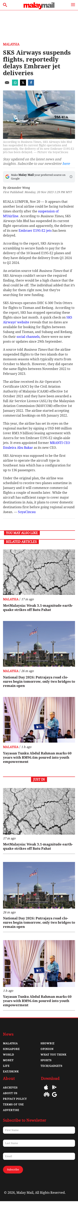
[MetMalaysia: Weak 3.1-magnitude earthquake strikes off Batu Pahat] (39, 572)
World (8, 1054)
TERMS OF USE (13, 1104)
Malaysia (11, 44)
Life (6, 1065)
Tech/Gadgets (51, 1065)
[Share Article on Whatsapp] (15, 84)
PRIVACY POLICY (15, 1098)
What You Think (53, 1054)
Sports (46, 1060)
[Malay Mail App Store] (46, 1090)
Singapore (11, 1048)
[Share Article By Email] (7, 84)
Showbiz (48, 1043)
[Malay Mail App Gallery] (47, 1097)
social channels (28, 337)
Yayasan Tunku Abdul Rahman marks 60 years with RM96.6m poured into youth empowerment (37, 757)
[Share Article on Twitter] (23, 84)
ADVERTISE (11, 1110)
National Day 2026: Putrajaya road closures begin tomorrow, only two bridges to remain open (39, 681)
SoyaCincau (27, 512)
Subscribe (13, 1169)
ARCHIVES (10, 1087)
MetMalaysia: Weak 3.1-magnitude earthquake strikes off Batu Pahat (38, 608)
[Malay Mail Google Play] (54, 1090)
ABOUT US (10, 1093)
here (66, 164)
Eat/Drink (11, 1071)
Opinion (47, 1048)
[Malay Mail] (39, 8)
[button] (71, 176)
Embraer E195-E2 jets (35, 231)
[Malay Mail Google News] (54, 1097)
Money (8, 1060)
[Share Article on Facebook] (31, 84)
